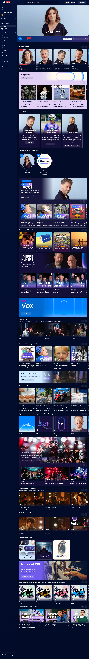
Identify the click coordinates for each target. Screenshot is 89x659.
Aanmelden (82, 2)
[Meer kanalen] (15, 18)
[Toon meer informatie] (34, 50)
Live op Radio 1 (24, 46)
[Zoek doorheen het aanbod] (15, 32)
